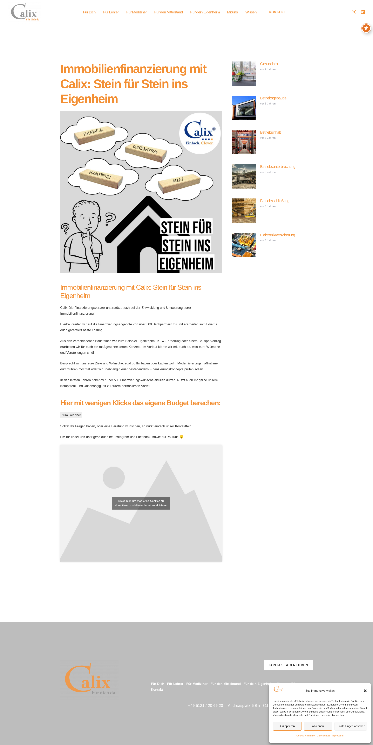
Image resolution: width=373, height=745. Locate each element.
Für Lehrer (175, 684)
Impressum (337, 735)
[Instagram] (354, 12)
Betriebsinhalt (270, 132)
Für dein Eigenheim (259, 684)
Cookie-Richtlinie (305, 735)
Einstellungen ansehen (350, 726)
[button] (365, 691)
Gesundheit (269, 64)
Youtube (173, 437)
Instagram (121, 437)
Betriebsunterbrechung (277, 166)
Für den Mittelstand (226, 684)
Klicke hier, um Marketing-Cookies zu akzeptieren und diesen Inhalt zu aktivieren (141, 503)
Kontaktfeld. (183, 426)
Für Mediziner (197, 684)
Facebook (143, 437)
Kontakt (157, 689)
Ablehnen (318, 726)
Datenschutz (323, 735)
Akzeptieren (287, 726)
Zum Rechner (71, 415)
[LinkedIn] (363, 12)
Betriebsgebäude (273, 98)
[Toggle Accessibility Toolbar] (366, 28)
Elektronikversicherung (277, 235)
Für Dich (157, 684)
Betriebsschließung (274, 201)
